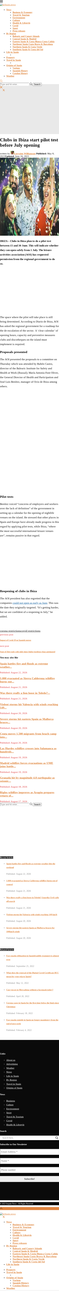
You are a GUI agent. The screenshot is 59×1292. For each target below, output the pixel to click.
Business (10, 1101)
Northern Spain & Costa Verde (27, 47)
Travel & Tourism (21, 15)
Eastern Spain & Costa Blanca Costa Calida (33, 41)
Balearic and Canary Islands (26, 36)
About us (10, 1060)
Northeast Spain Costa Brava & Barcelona (33, 44)
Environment (19, 18)
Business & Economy (22, 12)
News (8, 10)
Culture (16, 20)
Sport (15, 28)
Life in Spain (12, 52)
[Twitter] (4, 90)
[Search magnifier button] (57, 1138)
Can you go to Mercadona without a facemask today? (29, 990)
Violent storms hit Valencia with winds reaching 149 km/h (31, 914)
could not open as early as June (30, 603)
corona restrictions (10, 630)
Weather (10, 76)
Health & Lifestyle (21, 23)
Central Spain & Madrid (24, 39)
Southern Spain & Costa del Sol (28, 49)
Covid (15, 26)
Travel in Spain (13, 60)
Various (16, 68)
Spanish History (20, 71)
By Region (11, 33)
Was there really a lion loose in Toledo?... (25, 693)
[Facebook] (1, 90)
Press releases (19, 31)
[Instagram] (6, 90)
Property (10, 57)
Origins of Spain (14, 65)
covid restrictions (30, 630)
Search (37, 84)
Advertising (12, 1064)
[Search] (1, 81)
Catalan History (20, 73)
